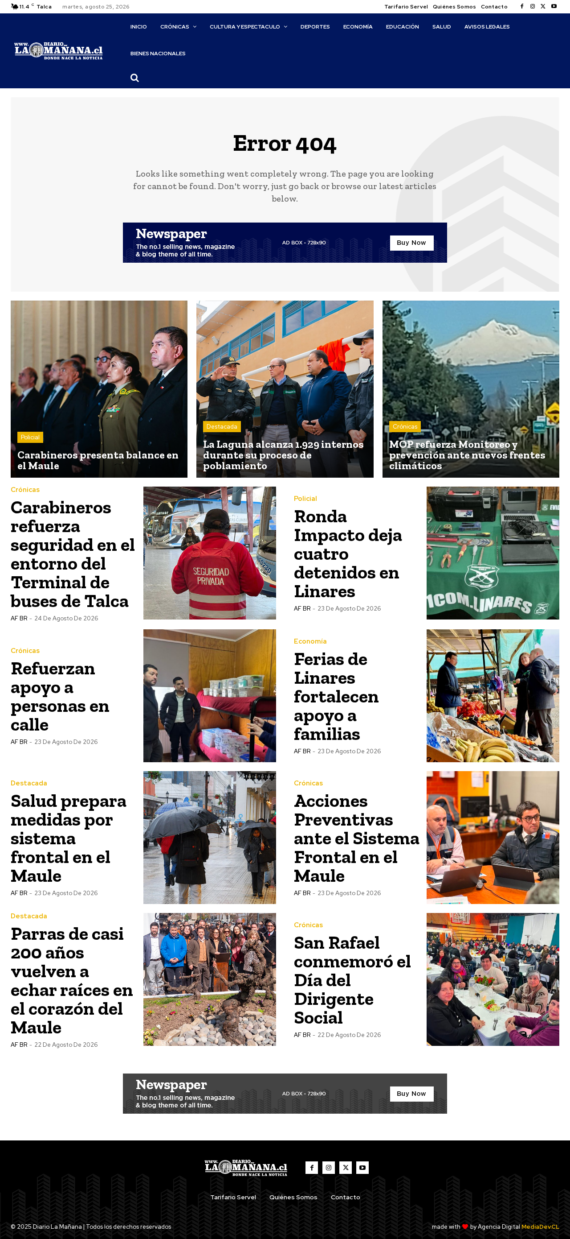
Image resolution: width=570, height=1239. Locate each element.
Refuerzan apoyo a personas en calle (60, 696)
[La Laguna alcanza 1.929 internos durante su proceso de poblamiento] (284, 389)
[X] (543, 6)
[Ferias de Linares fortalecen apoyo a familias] (493, 695)
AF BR (19, 618)
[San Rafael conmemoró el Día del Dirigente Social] (493, 979)
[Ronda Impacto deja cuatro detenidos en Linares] (493, 553)
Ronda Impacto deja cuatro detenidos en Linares (348, 553)
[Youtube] (554, 6)
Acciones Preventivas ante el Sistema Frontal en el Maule (356, 838)
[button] (134, 77)
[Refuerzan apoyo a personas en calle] (209, 695)
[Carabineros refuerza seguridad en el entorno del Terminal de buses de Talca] (209, 553)
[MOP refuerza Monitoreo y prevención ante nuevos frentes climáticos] (471, 389)
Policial (30, 437)
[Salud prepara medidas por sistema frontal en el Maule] (209, 837)
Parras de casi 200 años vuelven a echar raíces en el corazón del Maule (72, 980)
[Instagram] (532, 6)
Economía (310, 641)
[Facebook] (522, 6)
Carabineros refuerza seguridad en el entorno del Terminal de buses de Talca (73, 554)
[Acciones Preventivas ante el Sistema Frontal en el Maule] (493, 837)
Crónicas (405, 426)
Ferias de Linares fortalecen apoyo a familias (336, 696)
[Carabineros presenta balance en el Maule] (99, 389)
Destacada (222, 426)
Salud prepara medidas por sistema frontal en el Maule (68, 838)
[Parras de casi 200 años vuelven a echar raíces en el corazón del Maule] (209, 979)
